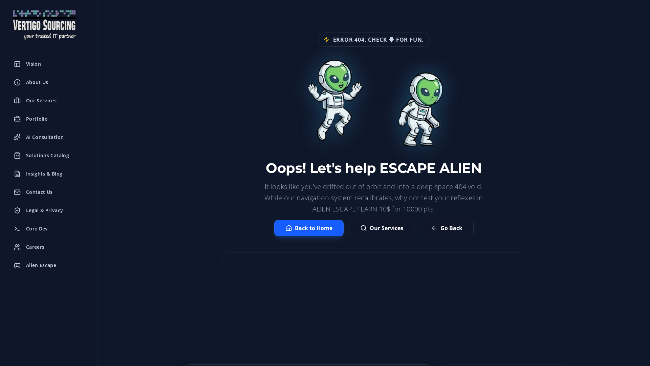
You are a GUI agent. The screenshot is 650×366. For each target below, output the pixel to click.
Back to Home (313, 228)
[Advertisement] (373, 300)
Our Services (386, 228)
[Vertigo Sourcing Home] (48, 25)
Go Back (451, 228)
